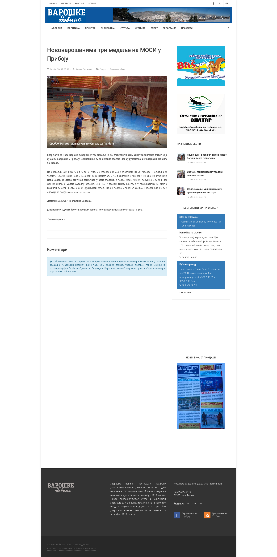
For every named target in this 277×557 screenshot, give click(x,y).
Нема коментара (118, 69)
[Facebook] (213, 3)
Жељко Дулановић (84, 69)
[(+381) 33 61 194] (220, 3)
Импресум (66, 3)
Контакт (79, 3)
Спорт (103, 69)
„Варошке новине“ (122, 483)
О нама (53, 3)
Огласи (92, 3)
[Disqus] (107, 319)
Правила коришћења (70, 548)
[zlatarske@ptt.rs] (226, 3)
